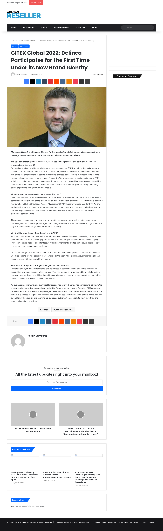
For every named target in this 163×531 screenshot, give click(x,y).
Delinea (44, 309)
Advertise (112, 522)
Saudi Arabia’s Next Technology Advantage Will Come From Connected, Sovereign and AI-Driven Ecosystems (87, 477)
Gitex (21, 41)
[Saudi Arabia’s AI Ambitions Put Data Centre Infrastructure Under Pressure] (57, 462)
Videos (43, 28)
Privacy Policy (123, 522)
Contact (152, 522)
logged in (25, 506)
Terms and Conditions (138, 522)
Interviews (28, 28)
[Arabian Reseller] (26, 14)
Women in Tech (61, 28)
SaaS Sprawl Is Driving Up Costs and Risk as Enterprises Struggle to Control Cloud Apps (24, 476)
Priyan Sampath (21, 74)
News (13, 28)
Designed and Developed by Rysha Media (72, 522)
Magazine (80, 28)
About (103, 522)
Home (14, 41)
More (95, 28)
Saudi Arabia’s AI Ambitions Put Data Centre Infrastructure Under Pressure (57, 474)
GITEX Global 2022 (64, 309)
